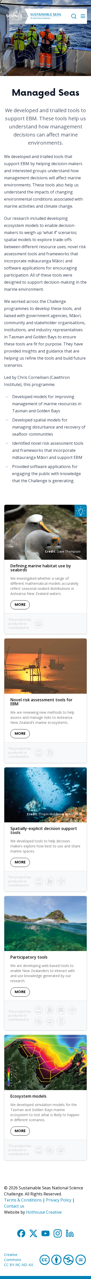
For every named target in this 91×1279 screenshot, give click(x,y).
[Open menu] (83, 16)
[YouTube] (45, 1233)
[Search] (74, 16)
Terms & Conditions (23, 1200)
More (20, 605)
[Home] (14, 16)
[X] (33, 1233)
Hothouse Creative (44, 1212)
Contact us (14, 1206)
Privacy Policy (58, 1200)
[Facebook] (21, 1233)
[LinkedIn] (70, 1233)
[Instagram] (58, 1233)
